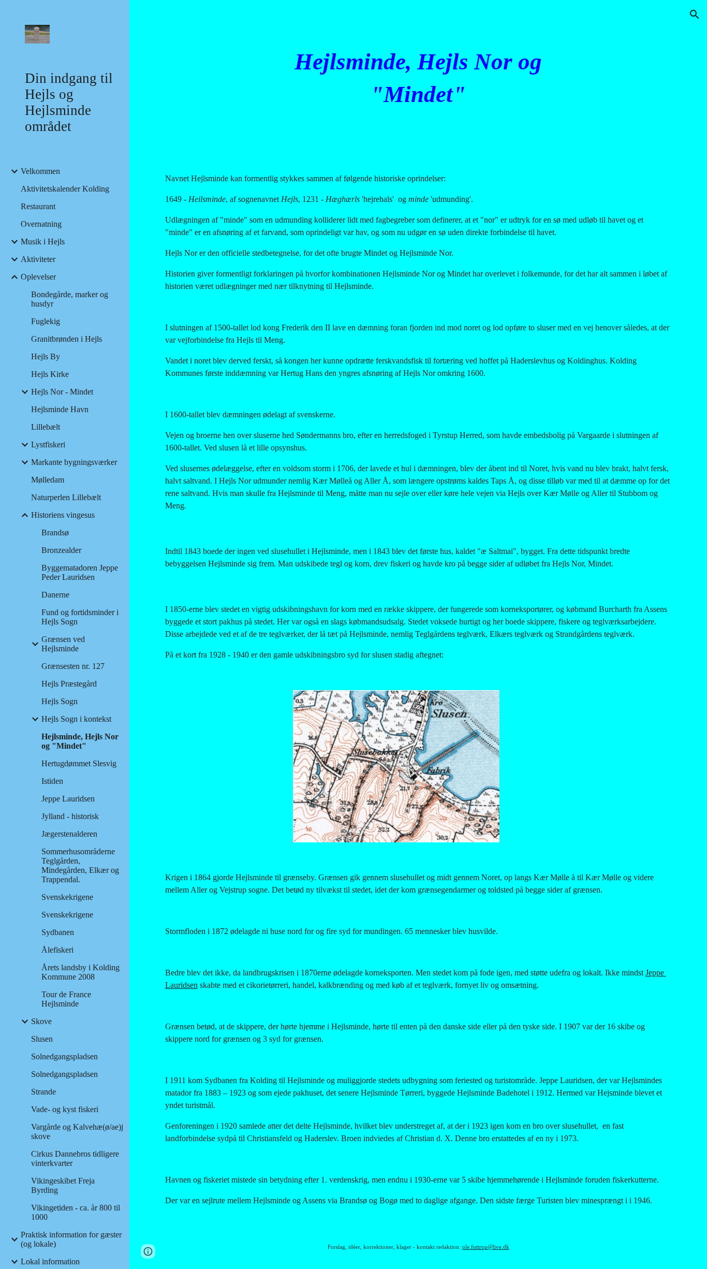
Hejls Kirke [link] (50, 374)
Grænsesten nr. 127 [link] (73, 666)
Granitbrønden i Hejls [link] (66, 338)
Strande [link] (43, 1091)
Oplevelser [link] (38, 276)
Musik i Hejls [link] (43, 241)
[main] (418, 77)
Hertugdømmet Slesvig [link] (78, 763)
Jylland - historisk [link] (70, 816)
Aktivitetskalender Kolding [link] (65, 188)
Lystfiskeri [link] (48, 444)
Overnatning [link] (41, 224)
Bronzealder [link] (61, 550)
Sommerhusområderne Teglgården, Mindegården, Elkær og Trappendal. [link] (80, 865)
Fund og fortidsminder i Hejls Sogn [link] (80, 617)
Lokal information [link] (50, 1261)
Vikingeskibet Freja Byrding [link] (63, 1185)
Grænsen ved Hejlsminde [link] (63, 644)
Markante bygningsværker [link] (74, 462)
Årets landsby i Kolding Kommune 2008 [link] (80, 972)
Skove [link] (41, 1021)
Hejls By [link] (45, 356)
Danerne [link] (55, 594)
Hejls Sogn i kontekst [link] (76, 718)
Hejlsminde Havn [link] (60, 409)
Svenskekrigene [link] (67, 897)
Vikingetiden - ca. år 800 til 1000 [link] (75, 1212)
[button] (694, 14)
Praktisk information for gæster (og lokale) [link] (71, 1239)
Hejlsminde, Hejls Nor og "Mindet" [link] (80, 741)
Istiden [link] (52, 781)
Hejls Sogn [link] (59, 701)
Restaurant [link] (38, 206)
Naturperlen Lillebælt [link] (66, 497)
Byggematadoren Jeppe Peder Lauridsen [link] (79, 572)
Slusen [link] (42, 1038)
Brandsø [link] (55, 532)
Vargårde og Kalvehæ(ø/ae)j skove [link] (77, 1131)
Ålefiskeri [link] (57, 949)
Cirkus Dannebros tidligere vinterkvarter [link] (75, 1158)
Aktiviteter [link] (38, 259)
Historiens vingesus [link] (63, 514)
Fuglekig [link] (45, 321)
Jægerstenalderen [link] (69, 833)
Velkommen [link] (40, 171)
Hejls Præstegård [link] (69, 683)
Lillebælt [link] (45, 426)
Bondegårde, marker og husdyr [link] (69, 299)
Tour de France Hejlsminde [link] (66, 999)
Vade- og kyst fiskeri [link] (64, 1109)
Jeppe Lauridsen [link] (68, 798)
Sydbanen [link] (57, 932)
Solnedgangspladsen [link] (64, 1056)
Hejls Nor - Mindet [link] (62, 391)
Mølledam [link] (47, 479)
